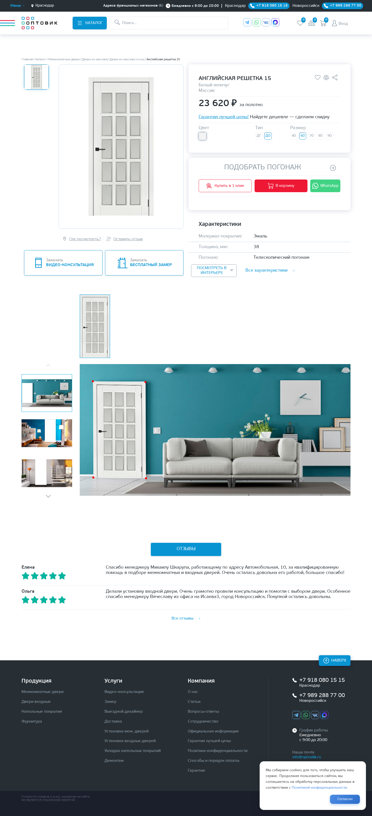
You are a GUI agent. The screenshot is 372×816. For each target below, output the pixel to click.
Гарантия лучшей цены (209, 741)
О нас (193, 692)
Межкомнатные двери (43, 692)
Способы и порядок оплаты (213, 761)
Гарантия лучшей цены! (224, 117)
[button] (48, 496)
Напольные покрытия (42, 712)
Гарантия (196, 771)
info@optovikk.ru (306, 757)
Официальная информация (213, 731)
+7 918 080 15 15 (322, 680)
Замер (110, 702)
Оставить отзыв (128, 239)
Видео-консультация (124, 692)
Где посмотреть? (85, 239)
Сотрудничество (203, 722)
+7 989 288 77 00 (322, 696)
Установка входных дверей (130, 741)
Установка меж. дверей (127, 731)
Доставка (113, 722)
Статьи (194, 702)
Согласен (345, 799)
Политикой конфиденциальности (319, 788)
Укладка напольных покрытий (133, 751)
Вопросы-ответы (203, 712)
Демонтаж (114, 761)
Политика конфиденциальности (217, 751)
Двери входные (36, 702)
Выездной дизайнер (124, 712)
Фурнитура (32, 722)
